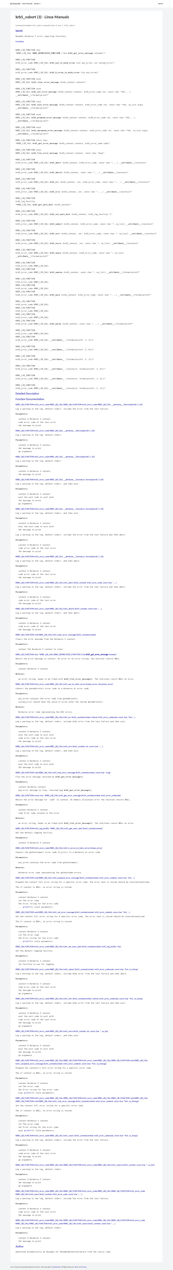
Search (160, 4)
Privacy (84, 1267)
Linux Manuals (27, 4)
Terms (76, 1267)
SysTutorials (15, 4)
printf (26, 907)
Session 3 (37, 4)
